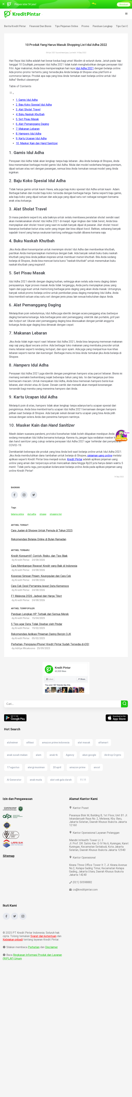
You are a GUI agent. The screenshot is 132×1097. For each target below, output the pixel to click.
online (12, 467)
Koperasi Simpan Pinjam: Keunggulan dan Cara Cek (42, 583)
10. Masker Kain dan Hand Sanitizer (37, 143)
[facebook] (14, 505)
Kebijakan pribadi (13, 950)
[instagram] (24, 505)
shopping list (56, 522)
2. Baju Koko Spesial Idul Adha (34, 104)
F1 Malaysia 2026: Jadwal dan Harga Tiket (37, 603)
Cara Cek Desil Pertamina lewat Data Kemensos (40, 593)
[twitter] (33, 505)
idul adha (32, 522)
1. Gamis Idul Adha (27, 99)
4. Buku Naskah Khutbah (31, 114)
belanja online (17, 522)
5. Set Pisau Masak (27, 119)
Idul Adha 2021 (105, 68)
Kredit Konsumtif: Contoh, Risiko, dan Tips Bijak (40, 563)
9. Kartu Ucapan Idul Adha (31, 138)
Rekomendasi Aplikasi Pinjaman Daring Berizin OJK (42, 641)
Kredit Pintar (93, 467)
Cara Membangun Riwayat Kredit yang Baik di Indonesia (45, 573)
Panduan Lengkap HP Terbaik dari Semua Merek (40, 621)
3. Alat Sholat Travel (28, 109)
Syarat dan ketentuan (44, 947)
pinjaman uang (107, 463)
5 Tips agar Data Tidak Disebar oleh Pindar (37, 631)
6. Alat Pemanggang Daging (33, 124)
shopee (43, 522)
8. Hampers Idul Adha (29, 133)
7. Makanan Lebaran (28, 128)
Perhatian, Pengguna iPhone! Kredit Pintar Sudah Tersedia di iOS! (50, 651)
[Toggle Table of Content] (11, 93)
